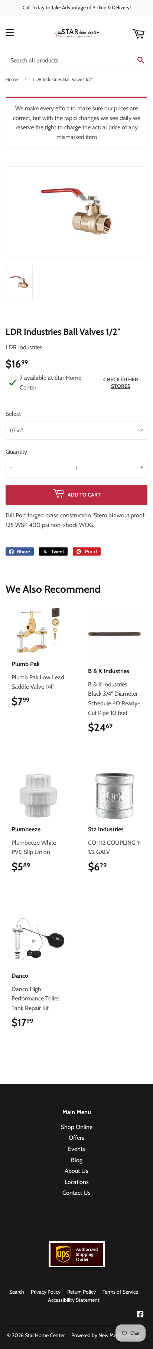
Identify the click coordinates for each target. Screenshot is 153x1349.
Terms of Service (120, 1292)
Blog (76, 1160)
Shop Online (76, 1126)
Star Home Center (45, 1335)
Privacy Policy (46, 1292)
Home (12, 79)
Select (13, 413)
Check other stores (120, 382)
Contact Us (76, 1192)
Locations (77, 1181)
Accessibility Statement (74, 1300)
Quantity (16, 451)
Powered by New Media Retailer (105, 1335)
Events (76, 1148)
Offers (76, 1137)
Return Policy (81, 1292)
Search (16, 1292)
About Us (76, 1170)
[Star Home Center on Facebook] (140, 1315)
